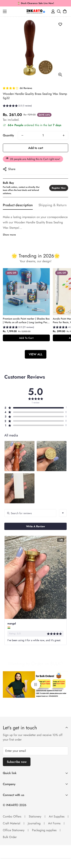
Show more (9, 235)
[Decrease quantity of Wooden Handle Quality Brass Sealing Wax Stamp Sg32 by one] (22, 135)
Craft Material (11, 823)
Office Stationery (13, 830)
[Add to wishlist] (60, 24)
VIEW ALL (35, 354)
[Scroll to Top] (64, 839)
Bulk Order (10, 837)
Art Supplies (56, 816)
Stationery (35, 816)
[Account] (53, 11)
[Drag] (35, 684)
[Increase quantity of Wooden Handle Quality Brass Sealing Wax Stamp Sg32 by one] (63, 135)
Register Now (59, 188)
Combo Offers (12, 816)
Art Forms (54, 823)
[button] (64, 11)
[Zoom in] (60, 74)
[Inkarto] (35, 11)
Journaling (34, 823)
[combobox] (63, 513)
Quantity (8, 135)
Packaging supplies (44, 830)
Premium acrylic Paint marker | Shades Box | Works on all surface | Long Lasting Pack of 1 (26, 320)
